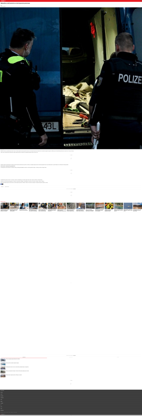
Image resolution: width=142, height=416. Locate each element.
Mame (1, 401)
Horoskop (2, 410)
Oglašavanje (2, 412)
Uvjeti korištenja (15, 412)
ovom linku (74, 355)
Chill (1, 408)
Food (1, 399)
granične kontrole (7, 186)
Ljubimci (2, 403)
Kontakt (9, 412)
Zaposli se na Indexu (6, 412)
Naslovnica (2, 390)
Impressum (12, 412)
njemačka (2, 186)
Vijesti (2, 392)
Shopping (2, 397)
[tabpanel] (71, 368)
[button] (141, 1)
